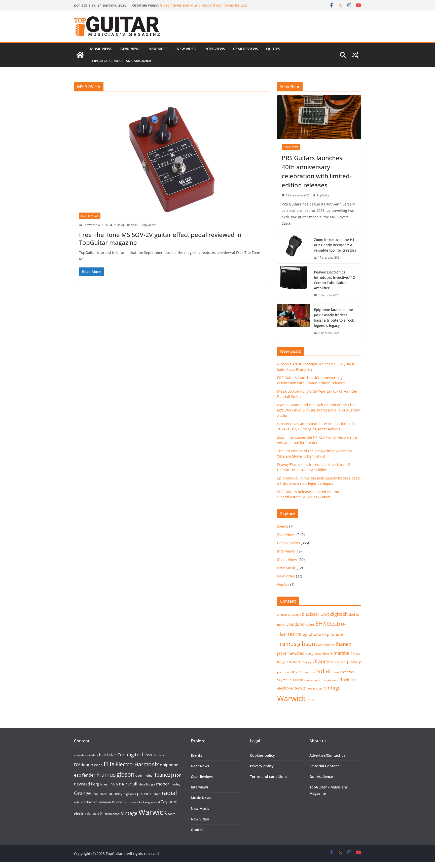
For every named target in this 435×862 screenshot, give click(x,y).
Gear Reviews (245, 48)
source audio (312, 680)
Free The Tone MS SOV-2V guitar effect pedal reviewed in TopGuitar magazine (160, 238)
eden (310, 624)
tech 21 (301, 688)
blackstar (310, 614)
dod (352, 614)
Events (282, 526)
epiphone (312, 634)
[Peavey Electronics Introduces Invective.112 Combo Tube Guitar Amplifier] (293, 283)
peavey (354, 661)
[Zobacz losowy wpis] (355, 55)
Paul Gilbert (338, 662)
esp (325, 634)
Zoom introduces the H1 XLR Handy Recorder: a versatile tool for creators (335, 245)
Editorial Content (324, 766)
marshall (342, 653)
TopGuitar (324, 195)
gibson (306, 644)
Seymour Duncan (290, 680)
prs (294, 671)
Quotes (273, 48)
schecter (348, 672)
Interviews (214, 48)
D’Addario (295, 624)
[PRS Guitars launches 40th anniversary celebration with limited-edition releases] (319, 117)
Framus (286, 643)
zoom (310, 700)
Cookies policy (262, 755)
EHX (320, 623)
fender (337, 634)
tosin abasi (315, 688)
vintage (332, 687)
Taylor (346, 679)
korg (309, 653)
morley (306, 662)
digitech (339, 614)
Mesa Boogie (146, 784)
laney (318, 653)
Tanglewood (330, 680)
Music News (101, 48)
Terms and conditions (268, 776)
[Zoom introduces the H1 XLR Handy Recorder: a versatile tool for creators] (293, 248)
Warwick (291, 698)
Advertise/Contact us (327, 755)
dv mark (158, 755)
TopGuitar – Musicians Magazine (121, 60)
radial (323, 671)
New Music (159, 48)
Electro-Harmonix (137, 764)
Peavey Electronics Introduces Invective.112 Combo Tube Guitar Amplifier (334, 280)
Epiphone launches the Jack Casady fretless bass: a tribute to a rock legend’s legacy (334, 317)
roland (336, 672)
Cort (324, 614)
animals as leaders (289, 614)
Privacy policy (262, 766)
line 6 (327, 653)
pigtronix (283, 672)
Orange (320, 661)
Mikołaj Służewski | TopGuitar (135, 225)
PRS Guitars (306, 672)
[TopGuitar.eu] (80, 55)
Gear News (130, 48)
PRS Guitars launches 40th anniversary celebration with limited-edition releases (317, 171)
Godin (320, 645)
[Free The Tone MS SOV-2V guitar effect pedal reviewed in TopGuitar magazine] (172, 156)
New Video (186, 48)
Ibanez (343, 644)
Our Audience (321, 776)
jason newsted (291, 653)
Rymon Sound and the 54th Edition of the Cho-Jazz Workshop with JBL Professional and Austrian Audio (203, 7)
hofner (330, 645)
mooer (294, 661)
